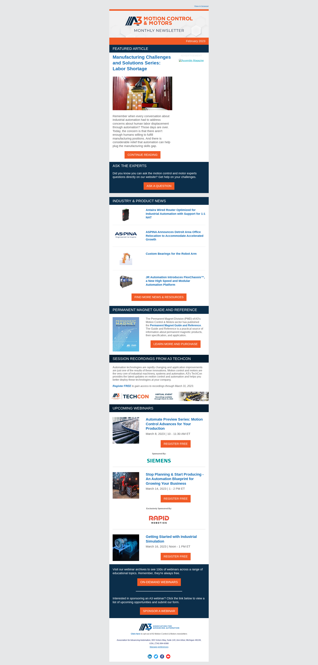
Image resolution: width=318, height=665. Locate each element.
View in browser (201, 6)
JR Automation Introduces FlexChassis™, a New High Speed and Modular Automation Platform (175, 281)
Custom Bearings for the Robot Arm (171, 253)
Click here (135, 634)
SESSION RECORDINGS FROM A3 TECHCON (152, 359)
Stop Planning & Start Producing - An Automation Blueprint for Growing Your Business (175, 479)
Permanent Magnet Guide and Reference (175, 325)
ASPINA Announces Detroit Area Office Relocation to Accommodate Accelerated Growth (174, 235)
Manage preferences (159, 647)
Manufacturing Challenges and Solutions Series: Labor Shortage (142, 63)
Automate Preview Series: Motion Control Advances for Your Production (174, 424)
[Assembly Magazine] (191, 60)
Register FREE (122, 386)
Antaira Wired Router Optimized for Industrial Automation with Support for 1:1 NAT (175, 213)
